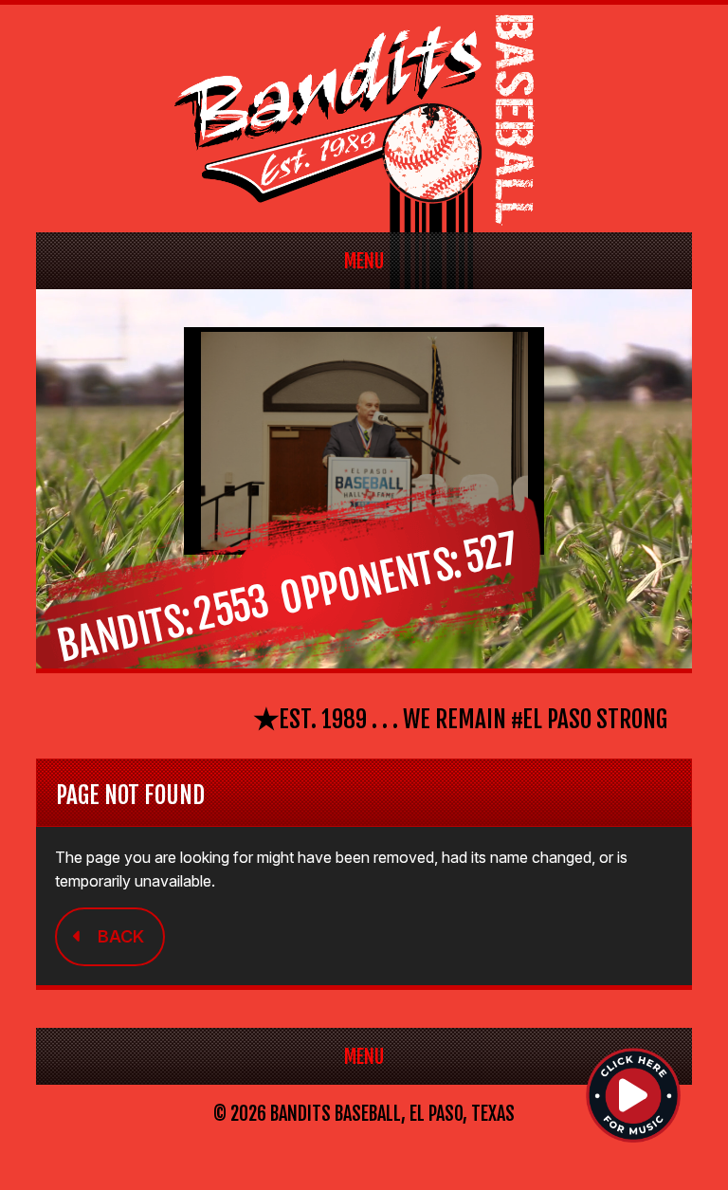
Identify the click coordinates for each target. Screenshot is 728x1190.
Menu (364, 261)
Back (121, 936)
